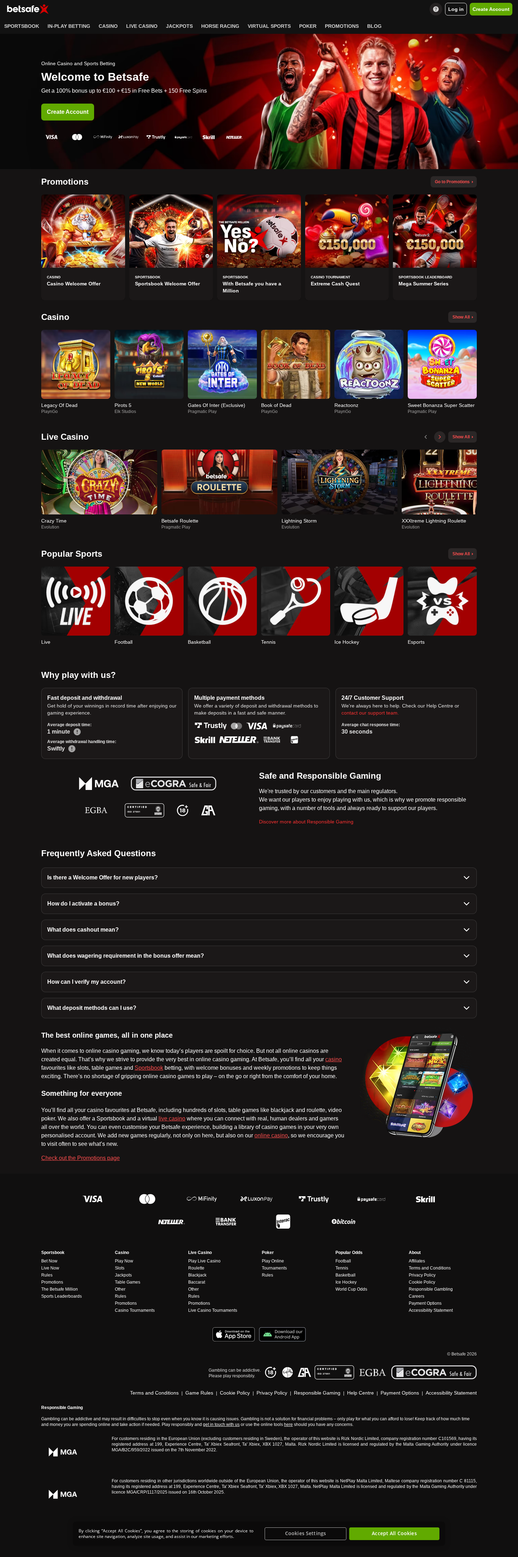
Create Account (67, 112)
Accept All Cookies (394, 1533)
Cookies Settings (305, 1533)
